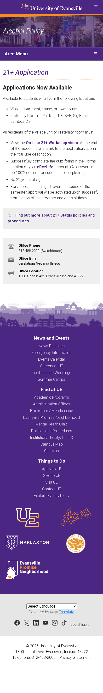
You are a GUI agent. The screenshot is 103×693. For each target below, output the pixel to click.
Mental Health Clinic (51, 424)
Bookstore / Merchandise (51, 410)
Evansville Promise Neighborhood (51, 417)
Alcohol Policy (23, 30)
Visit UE (51, 482)
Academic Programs (51, 397)
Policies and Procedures (51, 431)
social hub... (80, 625)
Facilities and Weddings (51, 372)
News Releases (52, 346)
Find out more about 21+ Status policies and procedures (51, 218)
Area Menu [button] (16, 53)
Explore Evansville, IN (51, 495)
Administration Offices (51, 404)
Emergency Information (51, 352)
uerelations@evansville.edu (39, 264)
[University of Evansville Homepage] (51, 7)
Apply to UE (51, 469)
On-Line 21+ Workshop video (52, 142)
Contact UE (51, 489)
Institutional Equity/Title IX (51, 437)
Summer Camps (51, 379)
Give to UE (51, 475)
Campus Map (51, 444)
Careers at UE (51, 366)
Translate (66, 612)
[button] (96, 7)
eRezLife (45, 167)
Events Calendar (51, 359)
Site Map (51, 451)
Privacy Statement (75, 657)
